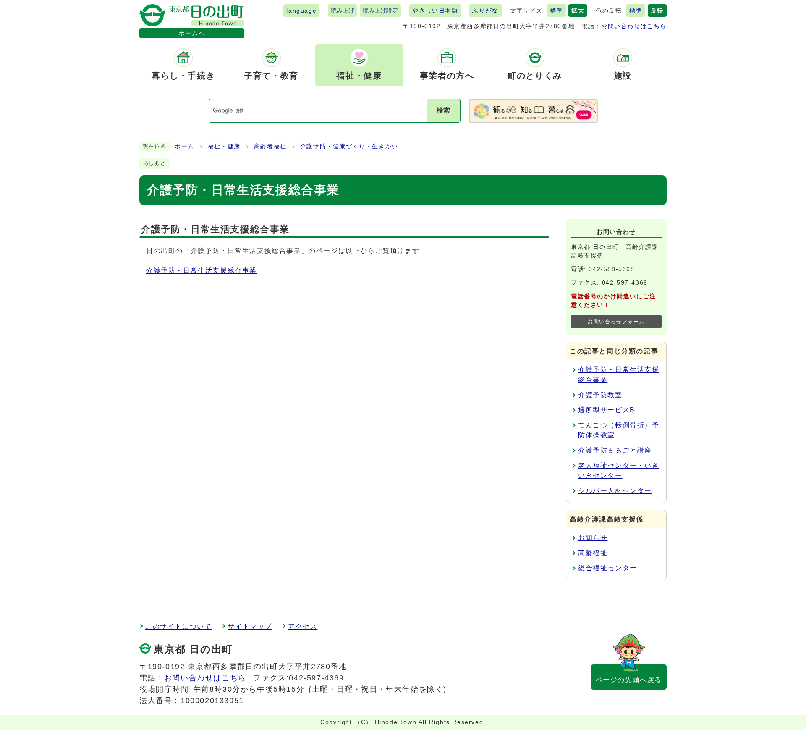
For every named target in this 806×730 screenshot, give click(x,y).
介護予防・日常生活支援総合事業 (201, 270)
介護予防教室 (600, 394)
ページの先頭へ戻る (629, 679)
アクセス (302, 626)
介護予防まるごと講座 (615, 450)
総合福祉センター (607, 568)
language (301, 10)
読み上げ (342, 10)
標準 (556, 10)
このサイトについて (178, 626)
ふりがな (485, 10)
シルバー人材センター (615, 490)
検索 (443, 110)
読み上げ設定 (380, 10)
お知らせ (592, 537)
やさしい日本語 (435, 10)
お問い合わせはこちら (634, 26)
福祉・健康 (224, 146)
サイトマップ (250, 626)
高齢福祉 (592, 552)
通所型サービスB (606, 410)
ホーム (184, 146)
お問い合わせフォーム (616, 321)
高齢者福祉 (270, 146)
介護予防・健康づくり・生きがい (349, 146)
